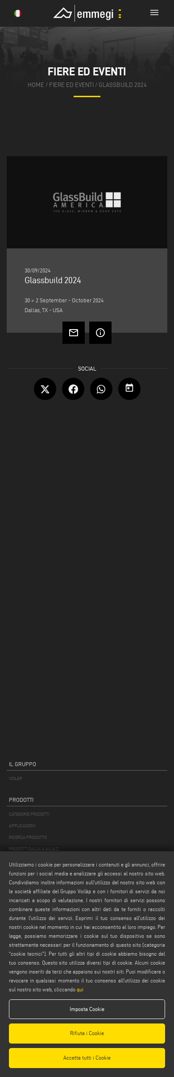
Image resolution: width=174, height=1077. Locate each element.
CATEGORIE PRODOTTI (29, 814)
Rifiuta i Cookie (87, 1033)
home (36, 85)
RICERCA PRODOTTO (28, 837)
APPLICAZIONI (22, 825)
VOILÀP (15, 778)
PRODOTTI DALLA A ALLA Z (33, 848)
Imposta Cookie (87, 1009)
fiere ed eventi (71, 85)
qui (80, 989)
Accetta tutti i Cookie (87, 1057)
